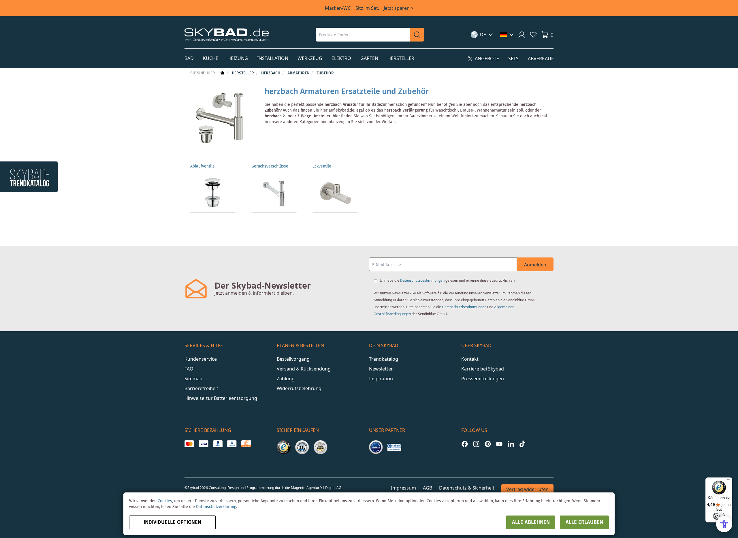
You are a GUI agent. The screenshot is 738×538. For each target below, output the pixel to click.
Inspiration (381, 378)
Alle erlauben (584, 522)
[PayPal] (218, 443)
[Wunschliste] (533, 34)
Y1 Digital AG (330, 487)
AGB (427, 488)
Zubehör (325, 73)
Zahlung (286, 378)
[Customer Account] (521, 34)
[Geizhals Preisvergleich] (394, 447)
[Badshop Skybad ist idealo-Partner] (376, 447)
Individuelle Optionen (172, 522)
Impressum (403, 488)
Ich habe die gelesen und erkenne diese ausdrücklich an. (447, 280)
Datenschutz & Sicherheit (466, 488)
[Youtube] (499, 444)
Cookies (165, 501)
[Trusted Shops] (284, 447)
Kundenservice (200, 359)
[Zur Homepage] (222, 73)
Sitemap (193, 378)
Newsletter (381, 369)
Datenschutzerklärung (216, 507)
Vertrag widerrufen (527, 489)
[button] (482, 34)
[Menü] (728, 480)
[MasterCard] (189, 443)
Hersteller (243, 73)
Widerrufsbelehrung (299, 388)
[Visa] (203, 443)
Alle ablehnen (531, 522)
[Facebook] (464, 444)
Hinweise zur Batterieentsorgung (220, 398)
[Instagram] (476, 444)
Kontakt (470, 359)
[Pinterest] (487, 444)
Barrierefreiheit (201, 388)
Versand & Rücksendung (304, 369)
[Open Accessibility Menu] (724, 524)
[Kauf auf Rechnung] (246, 443)
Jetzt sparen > (398, 8)
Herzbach (271, 73)
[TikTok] (522, 443)
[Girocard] (232, 443)
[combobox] (363, 35)
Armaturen (298, 73)
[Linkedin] (510, 444)
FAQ (188, 369)
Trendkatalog (383, 359)
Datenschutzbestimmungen (422, 280)
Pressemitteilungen (482, 378)
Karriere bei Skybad (482, 369)
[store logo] (226, 34)
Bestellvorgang (293, 359)
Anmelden (535, 265)
